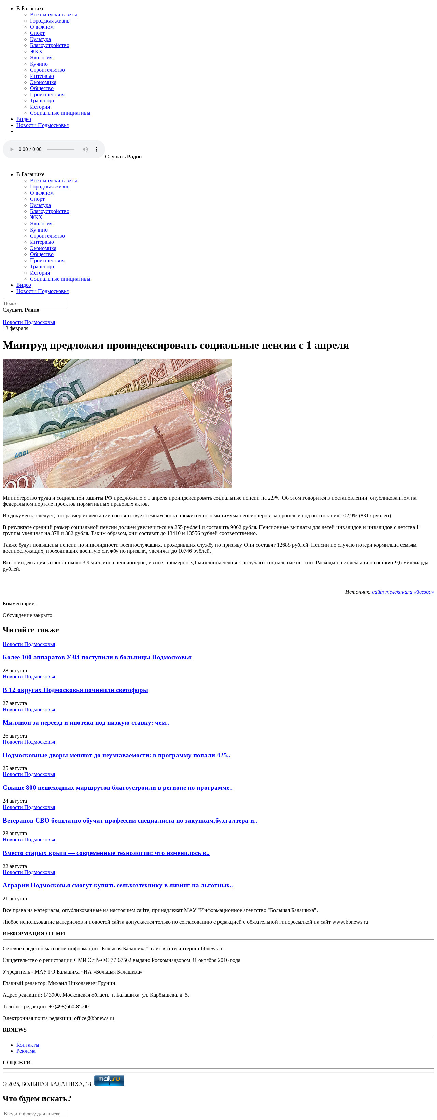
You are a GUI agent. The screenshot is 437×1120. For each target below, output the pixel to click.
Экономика (43, 82)
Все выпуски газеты (53, 14)
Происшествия (47, 94)
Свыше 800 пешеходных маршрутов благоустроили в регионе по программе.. (118, 787)
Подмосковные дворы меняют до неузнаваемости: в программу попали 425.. (116, 755)
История (40, 107)
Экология (41, 57)
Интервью (42, 76)
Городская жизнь (49, 21)
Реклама (26, 1051)
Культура (40, 39)
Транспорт (42, 100)
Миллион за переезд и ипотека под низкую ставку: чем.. (86, 722)
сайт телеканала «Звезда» (402, 592)
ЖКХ (36, 51)
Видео (23, 119)
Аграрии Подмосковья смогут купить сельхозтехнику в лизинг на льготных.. (118, 885)
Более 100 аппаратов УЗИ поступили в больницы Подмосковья (97, 657)
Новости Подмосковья (42, 125)
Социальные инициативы (60, 113)
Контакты (27, 1045)
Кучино (39, 64)
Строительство (47, 70)
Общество (42, 88)
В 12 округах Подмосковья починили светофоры (75, 690)
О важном (42, 27)
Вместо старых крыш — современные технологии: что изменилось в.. (106, 852)
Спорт (37, 33)
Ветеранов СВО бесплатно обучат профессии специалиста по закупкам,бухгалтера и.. (130, 820)
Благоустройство (49, 45)
